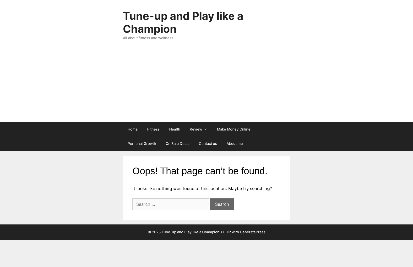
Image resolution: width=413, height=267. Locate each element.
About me (235, 143)
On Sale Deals (177, 143)
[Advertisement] (206, 86)
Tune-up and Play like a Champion (183, 22)
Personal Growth (142, 143)
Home (133, 129)
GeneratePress (253, 232)
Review (196, 129)
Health (174, 129)
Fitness (153, 129)
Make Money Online (233, 129)
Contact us (208, 143)
